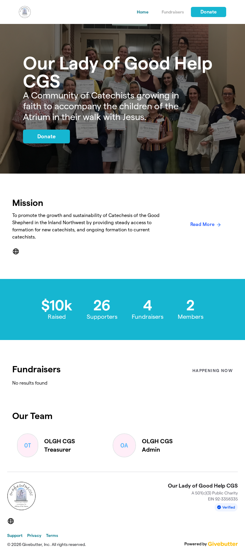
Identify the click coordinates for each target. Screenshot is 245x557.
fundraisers (173, 12)
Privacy (34, 535)
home (142, 12)
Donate (208, 11)
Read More (202, 224)
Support (14, 535)
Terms (52, 535)
